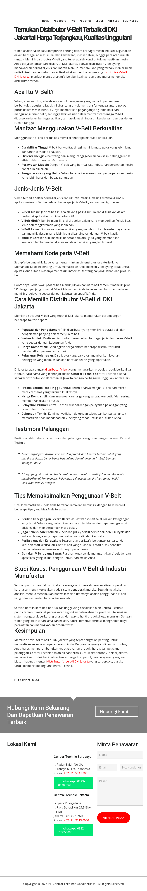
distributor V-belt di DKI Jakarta (68, 661)
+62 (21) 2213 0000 (76, 820)
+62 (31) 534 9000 (75, 773)
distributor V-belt (56, 369)
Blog (35, 680)
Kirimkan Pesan (114, 817)
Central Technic (34, 8)
